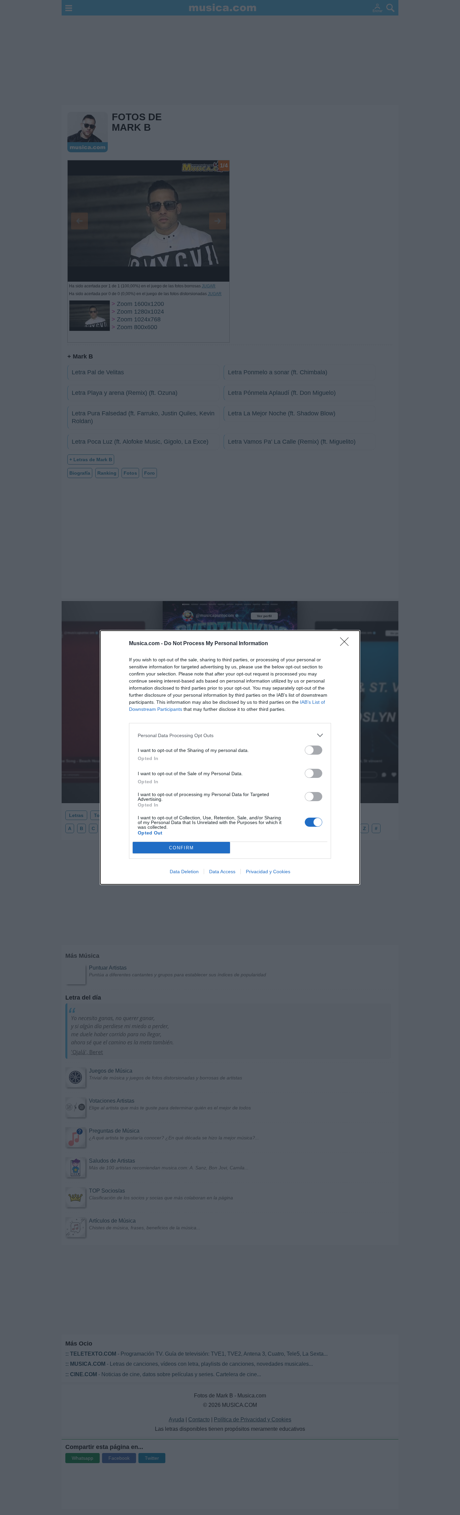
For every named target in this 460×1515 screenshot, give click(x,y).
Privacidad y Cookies (268, 871)
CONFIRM (181, 847)
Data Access (222, 871)
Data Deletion (184, 871)
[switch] (313, 750)
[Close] (346, 643)
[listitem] (230, 735)
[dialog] (230, 757)
